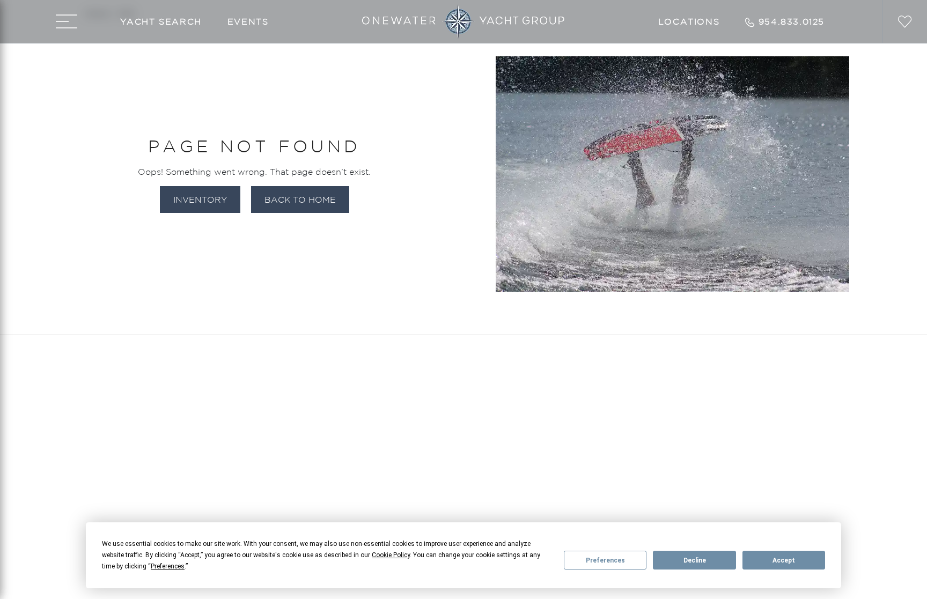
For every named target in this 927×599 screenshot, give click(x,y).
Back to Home (300, 199)
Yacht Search (161, 21)
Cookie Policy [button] (391, 555)
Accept (783, 560)
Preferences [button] (168, 566)
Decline (694, 560)
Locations (688, 21)
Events (248, 21)
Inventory (200, 199)
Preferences (605, 560)
